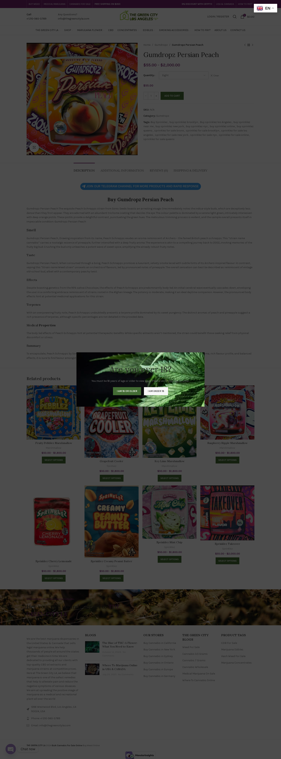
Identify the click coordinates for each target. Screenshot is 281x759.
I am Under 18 (156, 391)
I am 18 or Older (127, 391)
